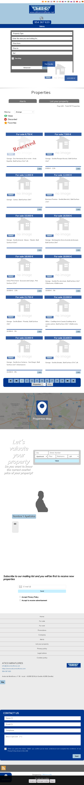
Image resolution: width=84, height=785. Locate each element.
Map (2, 682)
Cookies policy (42, 658)
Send (42, 591)
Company (42, 635)
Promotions (42, 630)
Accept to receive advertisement (34, 600)
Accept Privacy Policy (30, 597)
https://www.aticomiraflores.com (14, 669)
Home (42, 617)
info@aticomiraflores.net (11, 666)
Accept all (33, 781)
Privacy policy (42, 649)
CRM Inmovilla (47, 775)
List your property (59, 101)
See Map (18, 58)
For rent (42, 626)
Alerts (23, 101)
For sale (42, 621)
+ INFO (39, 169)
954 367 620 (6, 671)
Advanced (26, 67)
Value (57, 461)
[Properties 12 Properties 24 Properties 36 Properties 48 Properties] (39, 384)
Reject (53, 781)
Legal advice (42, 653)
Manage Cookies (43, 781)
